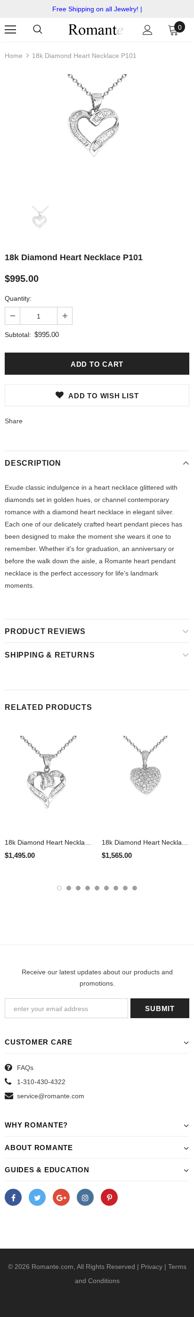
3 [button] (78, 888)
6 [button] (106, 888)
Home (14, 55)
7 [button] (115, 888)
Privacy (151, 1266)
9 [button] (134, 888)
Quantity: (18, 298)
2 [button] (68, 888)
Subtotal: (18, 334)
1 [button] (59, 888)
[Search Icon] (37, 29)
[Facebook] (13, 1197)
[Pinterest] (109, 1197)
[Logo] (95, 29)
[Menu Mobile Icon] (10, 29)
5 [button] (97, 888)
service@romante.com (50, 1096)
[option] (97, 133)
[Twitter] (37, 1197)
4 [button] (87, 888)
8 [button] (125, 888)
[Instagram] (85, 1197)
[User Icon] (148, 30)
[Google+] (61, 1197)
